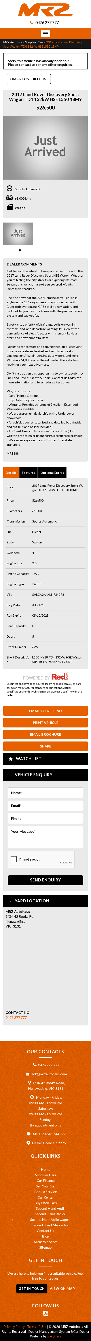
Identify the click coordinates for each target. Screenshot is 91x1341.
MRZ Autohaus (13, 42)
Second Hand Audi (50, 1208)
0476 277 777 (47, 22)
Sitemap (45, 1247)
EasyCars (54, 1336)
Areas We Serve (45, 1242)
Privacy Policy (14, 1327)
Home (45, 1169)
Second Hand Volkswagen (50, 1219)
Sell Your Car (45, 1186)
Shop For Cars (34, 42)
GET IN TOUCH (32, 1288)
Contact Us (45, 1230)
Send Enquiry (45, 879)
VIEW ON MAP (62, 1288)
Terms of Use (37, 1327)
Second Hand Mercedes (50, 1225)
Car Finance (46, 1180)
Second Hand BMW (50, 1214)
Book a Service (45, 1191)
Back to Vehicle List (29, 79)
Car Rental (45, 1197)
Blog (45, 1236)
